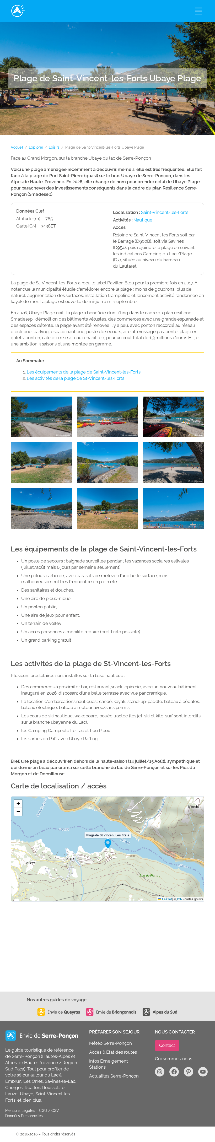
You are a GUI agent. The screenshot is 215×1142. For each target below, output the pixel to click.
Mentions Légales (20, 1111)
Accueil (17, 147)
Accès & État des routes (113, 1052)
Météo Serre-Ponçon (110, 1043)
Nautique (142, 220)
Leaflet (166, 899)
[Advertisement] (107, 952)
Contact (167, 1045)
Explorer (36, 147)
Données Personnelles (24, 1116)
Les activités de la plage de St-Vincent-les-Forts (75, 378)
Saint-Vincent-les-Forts (164, 212)
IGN (179, 899)
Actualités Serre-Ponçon (114, 1076)
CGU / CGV (49, 1111)
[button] (108, 843)
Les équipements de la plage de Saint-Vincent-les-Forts (84, 372)
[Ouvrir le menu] (198, 11)
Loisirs (54, 147)
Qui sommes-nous (173, 1058)
